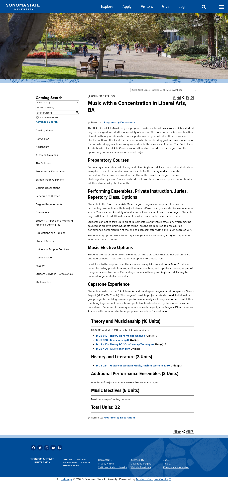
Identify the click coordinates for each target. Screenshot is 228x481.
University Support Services (52, 249)
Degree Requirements (49, 204)
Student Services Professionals (54, 274)
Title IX (167, 463)
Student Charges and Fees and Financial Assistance (54, 222)
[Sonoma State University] (23, 13)
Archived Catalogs (47, 155)
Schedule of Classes (48, 196)
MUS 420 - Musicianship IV (113, 348)
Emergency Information (176, 467)
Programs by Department (51, 171)
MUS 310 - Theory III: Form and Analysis (121, 335)
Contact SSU (105, 459)
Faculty (40, 265)
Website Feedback (141, 467)
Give (165, 6)
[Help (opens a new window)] (192, 98)
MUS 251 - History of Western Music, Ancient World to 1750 (133, 365)
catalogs (66, 479)
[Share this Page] (183, 98)
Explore (107, 6)
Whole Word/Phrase (49, 117)
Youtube (53, 447)
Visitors (147, 6)
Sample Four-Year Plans (50, 179)
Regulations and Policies (50, 233)
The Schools (43, 163)
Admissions (43, 212)
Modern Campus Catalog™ (153, 479)
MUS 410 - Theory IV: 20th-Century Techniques (125, 344)
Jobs (166, 459)
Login (183, 6)
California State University (112, 467)
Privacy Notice (106, 463)
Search (203, 7)
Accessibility (137, 459)
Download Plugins (141, 463)
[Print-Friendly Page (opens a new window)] (187, 98)
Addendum (42, 147)
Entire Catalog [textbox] (44, 102)
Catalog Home (44, 130)
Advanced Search (47, 122)
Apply (127, 6)
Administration (44, 257)
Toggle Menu (221, 6)
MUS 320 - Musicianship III (113, 340)
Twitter (40, 447)
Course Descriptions (48, 188)
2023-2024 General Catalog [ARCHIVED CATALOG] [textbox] (157, 90)
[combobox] (164, 90)
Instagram (46, 447)
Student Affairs (45, 241)
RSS (59, 447)
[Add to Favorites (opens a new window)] (179, 98)
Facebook (33, 447)
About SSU (42, 138)
